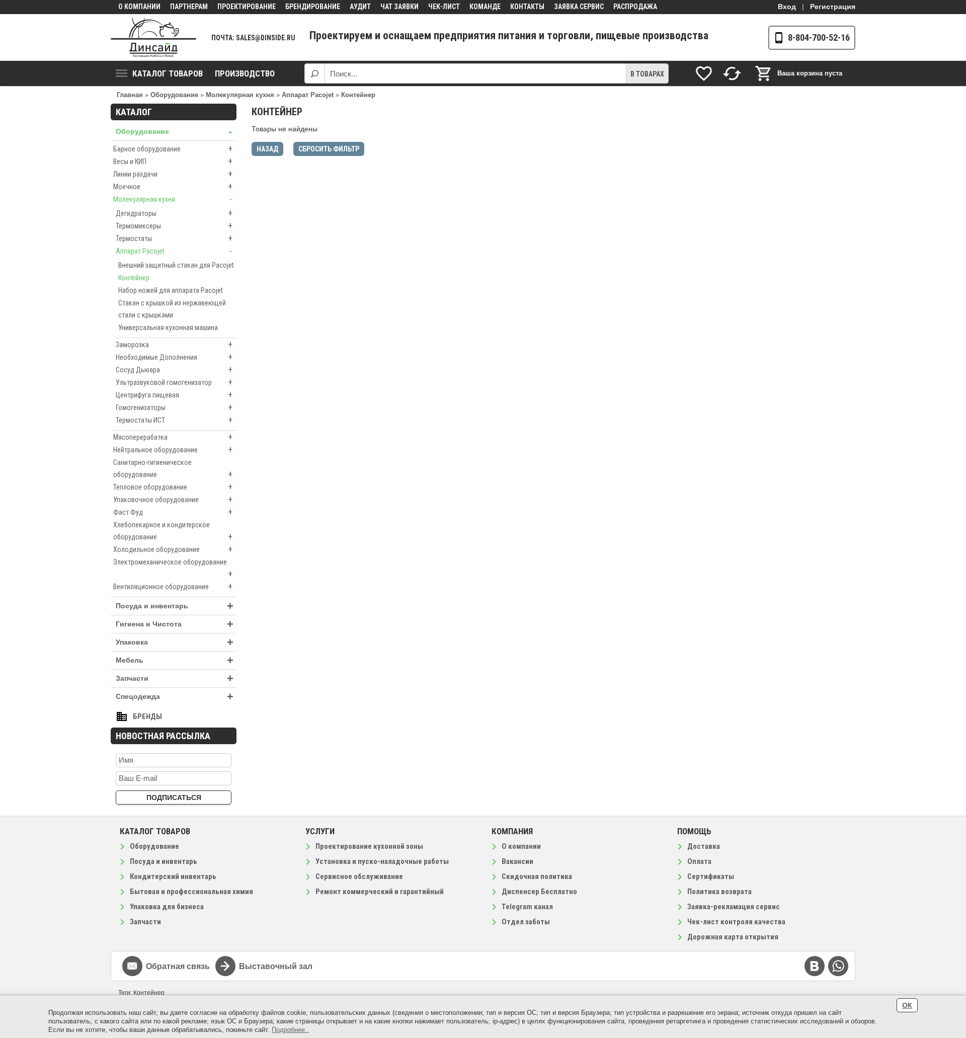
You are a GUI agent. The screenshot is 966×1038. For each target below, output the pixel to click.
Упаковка (174, 642)
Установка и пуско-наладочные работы (382, 861)
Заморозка (174, 344)
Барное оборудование (172, 148)
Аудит (360, 7)
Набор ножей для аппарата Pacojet (170, 290)
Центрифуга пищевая (174, 394)
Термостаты (174, 238)
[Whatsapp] (838, 966)
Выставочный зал (275, 966)
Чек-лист (444, 7)
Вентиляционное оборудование (172, 586)
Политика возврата (719, 891)
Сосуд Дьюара (174, 369)
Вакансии (517, 861)
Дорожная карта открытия (732, 936)
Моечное (172, 186)
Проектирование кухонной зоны (369, 846)
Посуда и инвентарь (174, 606)
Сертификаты (710, 876)
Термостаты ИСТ (174, 420)
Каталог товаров (167, 73)
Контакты (527, 7)
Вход (787, 7)
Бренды (147, 716)
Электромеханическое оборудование (172, 568)
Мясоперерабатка (172, 437)
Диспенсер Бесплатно (539, 891)
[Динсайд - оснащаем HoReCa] (153, 37)
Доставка (703, 846)
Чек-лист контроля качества (736, 921)
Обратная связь (178, 966)
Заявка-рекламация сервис (733, 906)
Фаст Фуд (172, 512)
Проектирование (246, 7)
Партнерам (189, 7)
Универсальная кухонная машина (168, 328)
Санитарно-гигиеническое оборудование (172, 469)
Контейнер (133, 278)
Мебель (174, 660)
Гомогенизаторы (174, 407)
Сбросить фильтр (328, 149)
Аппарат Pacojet (174, 251)
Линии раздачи (172, 174)
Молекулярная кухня (172, 199)
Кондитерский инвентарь (173, 876)
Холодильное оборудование (172, 549)
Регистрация (832, 7)
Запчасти (174, 678)
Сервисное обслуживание (359, 876)
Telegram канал (527, 906)
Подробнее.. (290, 1029)
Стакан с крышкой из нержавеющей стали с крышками (172, 309)
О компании (139, 7)
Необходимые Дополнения (174, 357)
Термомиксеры (174, 225)
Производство (245, 73)
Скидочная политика (537, 876)
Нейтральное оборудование (172, 449)
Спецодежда (174, 696)
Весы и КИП (172, 161)
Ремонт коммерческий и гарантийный (379, 891)
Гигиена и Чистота (174, 624)
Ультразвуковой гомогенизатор (174, 382)
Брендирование (312, 7)
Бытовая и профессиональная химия (191, 891)
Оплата (699, 861)
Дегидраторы (174, 213)
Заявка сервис (579, 7)
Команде (485, 7)
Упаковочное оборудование (172, 499)
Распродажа (635, 7)
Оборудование (174, 131)
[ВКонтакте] (814, 966)
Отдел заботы (526, 921)
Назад (267, 149)
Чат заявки (399, 7)
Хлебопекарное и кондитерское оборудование (172, 531)
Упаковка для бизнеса (167, 906)
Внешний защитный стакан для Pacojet (176, 265)
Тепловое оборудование (172, 487)
